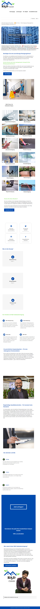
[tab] (9, 105)
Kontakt (29, 607)
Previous (33, 18)
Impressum (22, 607)
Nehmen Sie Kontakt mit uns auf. (11, 597)
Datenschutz (25, 607)
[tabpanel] (20, 351)
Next (37, 18)
